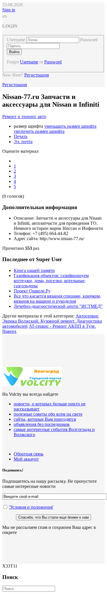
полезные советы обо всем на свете (48, 414)
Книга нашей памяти (34, 270)
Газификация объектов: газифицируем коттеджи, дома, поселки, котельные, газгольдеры (51, 280)
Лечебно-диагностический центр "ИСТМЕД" (58, 306)
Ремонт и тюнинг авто (24, 116)
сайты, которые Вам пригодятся (45, 419)
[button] (8, 9)
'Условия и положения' (31, 507)
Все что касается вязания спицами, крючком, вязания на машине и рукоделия (57, 299)
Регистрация (36, 75)
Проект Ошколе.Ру (32, 290)
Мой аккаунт (26, 459)
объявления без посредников (42, 424)
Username (16, 39)
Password (89, 39)
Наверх (9, 331)
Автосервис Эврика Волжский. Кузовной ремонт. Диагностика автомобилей (52, 321)
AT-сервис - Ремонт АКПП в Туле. (62, 326)
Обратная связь (28, 453)
